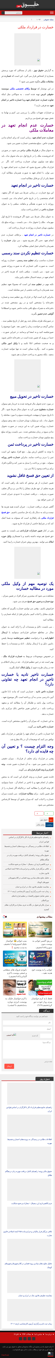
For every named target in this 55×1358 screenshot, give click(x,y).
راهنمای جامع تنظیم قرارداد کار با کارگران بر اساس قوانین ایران (29, 839)
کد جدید (35, 1036)
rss (20, 1338)
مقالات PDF (26, 1334)
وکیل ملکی (40, 825)
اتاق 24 (16, 1334)
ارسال (9, 1066)
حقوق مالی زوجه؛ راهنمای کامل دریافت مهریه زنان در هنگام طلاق (28, 857)
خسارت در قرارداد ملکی (36, 27)
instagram (33, 1338)
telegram (13, 814)
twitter (23, 814)
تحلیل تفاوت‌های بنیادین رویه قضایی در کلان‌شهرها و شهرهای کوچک (29, 880)
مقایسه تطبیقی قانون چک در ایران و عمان (32, 887)
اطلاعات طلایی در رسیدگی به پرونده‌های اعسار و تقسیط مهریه (26, 848)
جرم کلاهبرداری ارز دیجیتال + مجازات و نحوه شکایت (28, 864)
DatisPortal (5, 1355)
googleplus (9, 814)
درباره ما (48, 1334)
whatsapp (18, 814)
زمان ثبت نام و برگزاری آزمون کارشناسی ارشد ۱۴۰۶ (28, 891)
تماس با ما (38, 1334)
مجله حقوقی (49, 19)
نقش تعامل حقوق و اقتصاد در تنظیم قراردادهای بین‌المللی (30, 898)
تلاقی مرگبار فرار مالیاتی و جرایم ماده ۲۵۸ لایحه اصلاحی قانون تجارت (27, 871)
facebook (4, 814)
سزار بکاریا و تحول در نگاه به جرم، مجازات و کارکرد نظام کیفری (27, 907)
